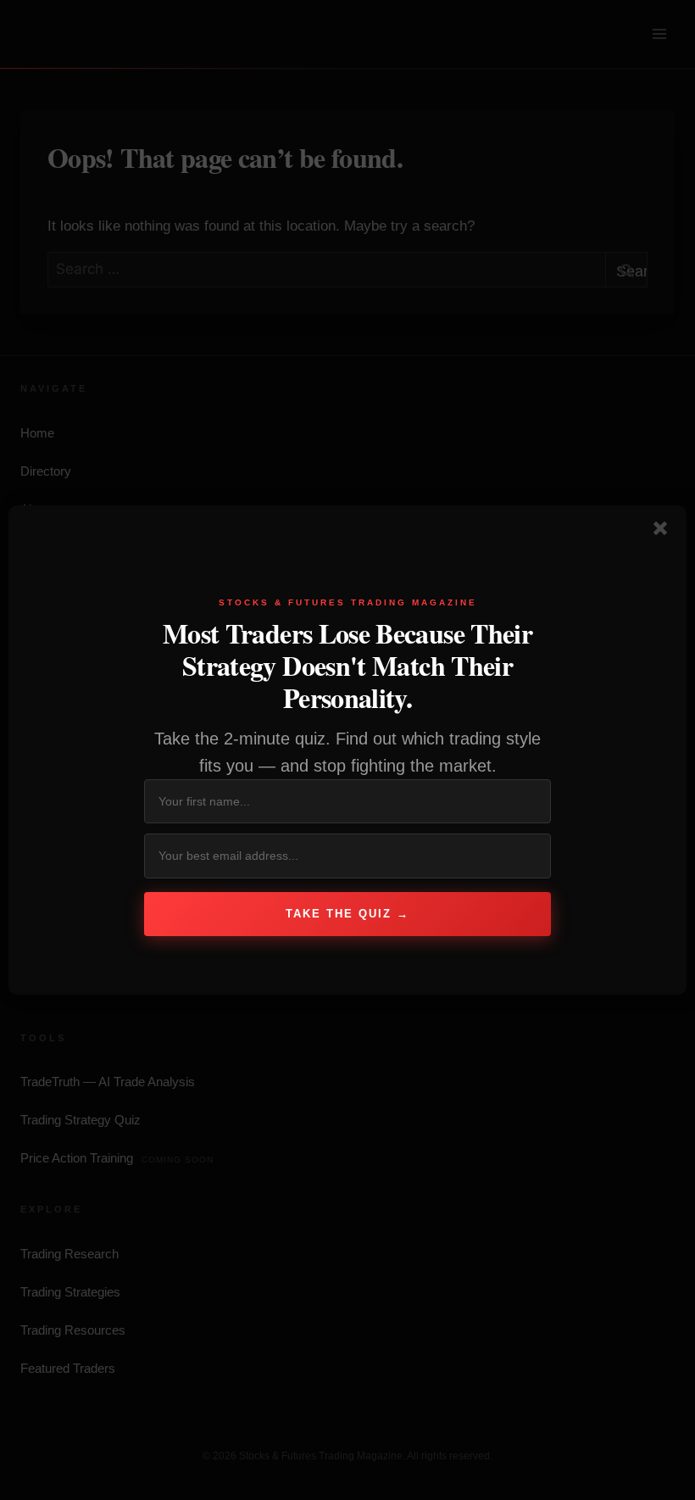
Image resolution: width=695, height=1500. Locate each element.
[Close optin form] (663, 531)
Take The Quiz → (347, 913)
